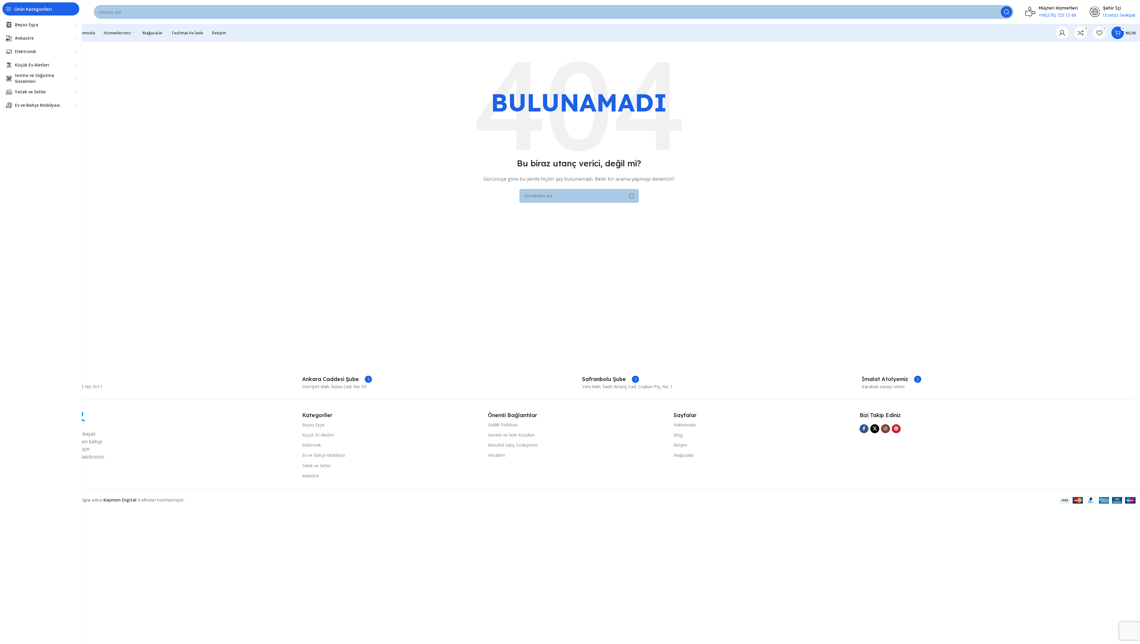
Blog (678, 435)
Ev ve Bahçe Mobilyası (323, 455)
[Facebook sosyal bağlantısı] (864, 428)
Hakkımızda (685, 425)
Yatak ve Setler (316, 465)
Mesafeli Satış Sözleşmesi (513, 445)
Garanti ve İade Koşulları (511, 435)
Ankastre (310, 476)
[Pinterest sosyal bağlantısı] (896, 428)
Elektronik (311, 445)
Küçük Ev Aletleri (318, 435)
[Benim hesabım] (1062, 33)
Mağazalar (684, 455)
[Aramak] (1006, 12)
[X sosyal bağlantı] (874, 428)
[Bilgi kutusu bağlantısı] (337, 379)
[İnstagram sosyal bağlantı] (885, 428)
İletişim (680, 445)
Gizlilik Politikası (503, 425)
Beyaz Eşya (313, 425)
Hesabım (496, 455)
